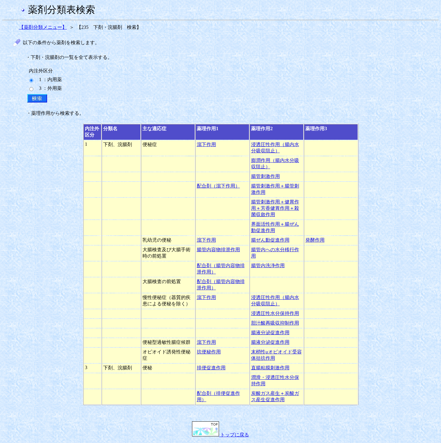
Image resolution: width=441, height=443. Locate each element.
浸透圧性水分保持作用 (275, 313)
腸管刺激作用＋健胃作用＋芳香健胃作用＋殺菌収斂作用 (275, 208)
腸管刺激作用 (265, 176)
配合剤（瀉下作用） (218, 185)
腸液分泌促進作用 (270, 332)
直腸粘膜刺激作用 (270, 367)
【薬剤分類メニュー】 (43, 27)
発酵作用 (315, 240)
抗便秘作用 (209, 351)
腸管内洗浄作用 (268, 265)
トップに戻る (234, 434)
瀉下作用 (206, 144)
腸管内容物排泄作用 (218, 249)
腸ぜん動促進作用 (270, 240)
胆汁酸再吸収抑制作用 (275, 322)
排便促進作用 (211, 367)
